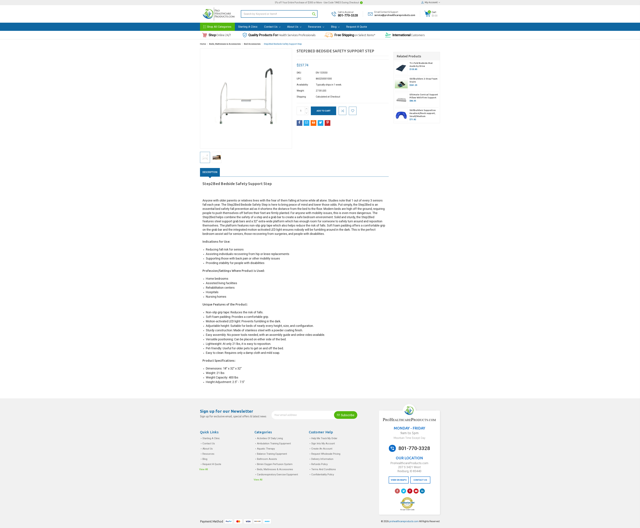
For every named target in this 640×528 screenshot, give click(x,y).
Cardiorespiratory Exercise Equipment (277, 474)
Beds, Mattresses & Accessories (225, 44)
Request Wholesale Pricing (325, 453)
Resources (315, 26)
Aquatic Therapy (266, 448)
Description (209, 172)
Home (203, 44)
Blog (334, 26)
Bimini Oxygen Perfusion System (274, 464)
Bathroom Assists (267, 459)
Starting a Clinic (248, 26)
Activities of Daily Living (270, 438)
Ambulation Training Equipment (274, 443)
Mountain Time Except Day (409, 437)
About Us (293, 26)
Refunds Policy (319, 464)
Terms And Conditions (323, 469)
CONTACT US (420, 480)
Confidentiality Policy (322, 474)
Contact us (271, 26)
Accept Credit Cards (407, 509)
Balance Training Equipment (272, 453)
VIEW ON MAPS (398, 480)
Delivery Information (322, 459)
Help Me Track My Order (324, 438)
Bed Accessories (252, 44)
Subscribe (347, 415)
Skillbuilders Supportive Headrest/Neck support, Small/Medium (423, 113)
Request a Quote (356, 26)
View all (203, 469)
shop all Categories (219, 26)
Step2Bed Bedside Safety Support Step (283, 44)
